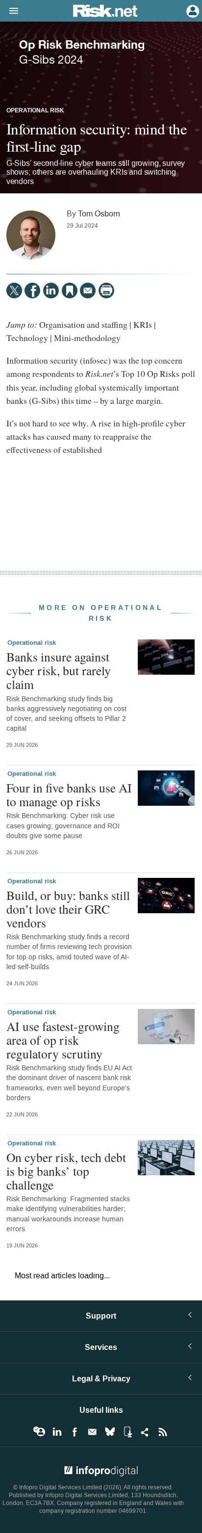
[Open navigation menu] (9, 11)
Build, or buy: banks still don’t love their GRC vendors (68, 908)
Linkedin (57, 1432)
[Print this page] (106, 290)
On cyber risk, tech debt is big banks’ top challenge (66, 1170)
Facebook (74, 1432)
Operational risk (35, 111)
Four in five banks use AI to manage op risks (69, 794)
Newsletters (92, 1432)
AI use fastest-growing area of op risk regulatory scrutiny (63, 1039)
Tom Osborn (99, 213)
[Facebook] (32, 290)
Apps (127, 1432)
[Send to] (88, 290)
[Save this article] (69, 290)
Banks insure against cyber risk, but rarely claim (58, 670)
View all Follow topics (39, 1432)
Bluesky (110, 1432)
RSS (163, 1432)
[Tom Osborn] (30, 235)
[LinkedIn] (51, 290)
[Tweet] (14, 290)
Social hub (145, 1432)
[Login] (192, 10)
